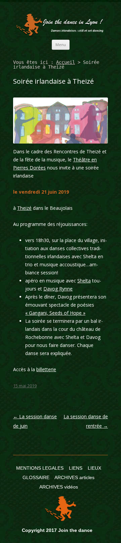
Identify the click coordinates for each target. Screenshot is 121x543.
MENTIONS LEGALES (40, 468)
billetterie (46, 369)
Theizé (24, 208)
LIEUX (94, 468)
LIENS (75, 468)
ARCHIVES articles (74, 477)
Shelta (84, 280)
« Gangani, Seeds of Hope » (55, 313)
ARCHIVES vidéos (58, 487)
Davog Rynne (58, 288)
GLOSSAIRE (36, 477)
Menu (60, 44)
